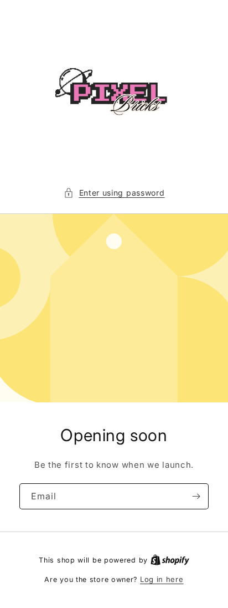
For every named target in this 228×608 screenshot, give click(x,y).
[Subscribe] (196, 496)
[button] (114, 193)
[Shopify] (170, 559)
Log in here (162, 579)
